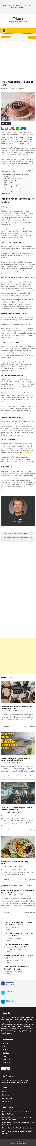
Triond (24, 1143)
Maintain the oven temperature (14, 187)
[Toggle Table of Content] (29, 171)
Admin (17, 711)
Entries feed (6, 1095)
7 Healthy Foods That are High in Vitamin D (16, 533)
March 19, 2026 (7, 866)
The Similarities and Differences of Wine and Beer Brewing (17, 539)
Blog (4, 1047)
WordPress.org (6, 1101)
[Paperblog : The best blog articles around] (5, 1070)
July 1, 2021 (13, 88)
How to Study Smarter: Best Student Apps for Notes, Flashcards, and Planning (16, 759)
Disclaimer (19, 5)
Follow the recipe (10, 176)
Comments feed (7, 1098)
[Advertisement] (18, 61)
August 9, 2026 (7, 711)
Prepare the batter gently (12, 185)
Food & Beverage (6, 123)
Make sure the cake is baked (13, 189)
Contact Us (14, 7)
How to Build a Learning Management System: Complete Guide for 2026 (16, 809)
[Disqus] (18, 567)
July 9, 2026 (6, 763)
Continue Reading (30, 726)
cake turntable (28, 453)
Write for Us (22, 7)
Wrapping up (6, 193)
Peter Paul (24, 88)
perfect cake (5, 231)
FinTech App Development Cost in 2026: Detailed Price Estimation (17, 891)
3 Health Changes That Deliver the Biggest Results (15, 863)
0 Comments (6, 726)
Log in (4, 1092)
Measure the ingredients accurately (15, 183)
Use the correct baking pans (13, 178)
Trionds (18, 19)
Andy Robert (17, 763)
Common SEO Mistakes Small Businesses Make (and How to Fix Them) (17, 707)
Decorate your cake (11, 191)
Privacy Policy (27, 5)
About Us (11, 5)
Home (5, 5)
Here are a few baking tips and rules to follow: (16, 174)
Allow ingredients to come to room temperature (18, 180)
